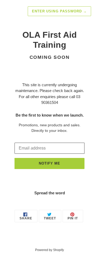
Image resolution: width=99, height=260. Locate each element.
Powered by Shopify (49, 250)
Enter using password (59, 11)
